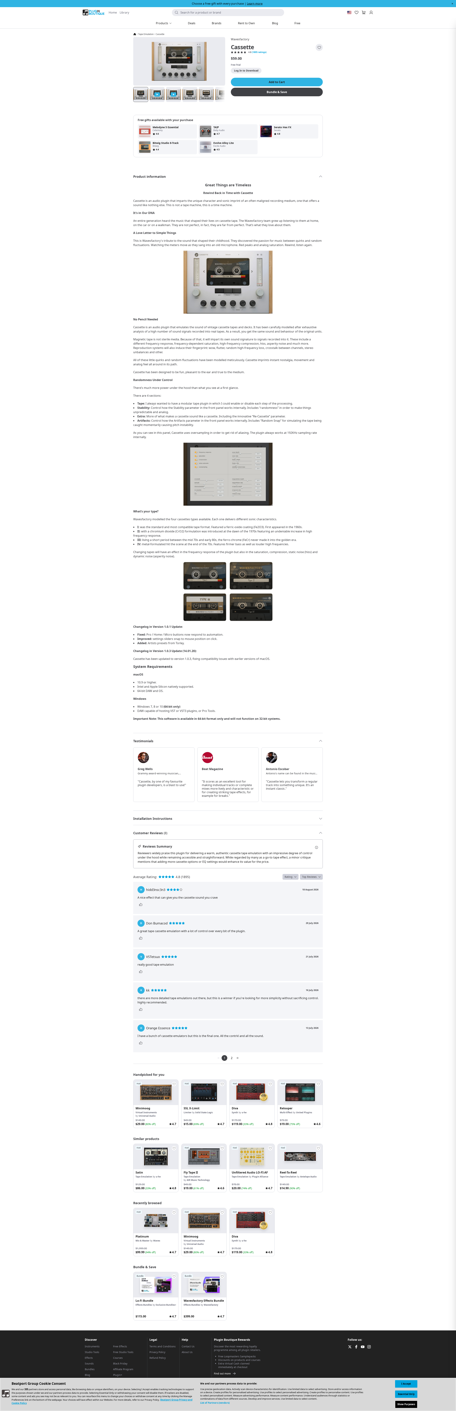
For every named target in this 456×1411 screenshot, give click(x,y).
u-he (244, 1112)
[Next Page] (237, 1058)
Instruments (92, 1346)
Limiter (187, 1112)
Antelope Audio (308, 1176)
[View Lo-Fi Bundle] (155, 1284)
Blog (87, 1375)
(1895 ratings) (259, 52)
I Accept (406, 1383)
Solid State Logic (204, 1112)
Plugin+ (117, 1375)
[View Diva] (252, 1092)
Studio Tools (92, 1352)
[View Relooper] (300, 1092)
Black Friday (120, 1363)
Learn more (255, 4)
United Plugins (304, 1112)
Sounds (89, 1363)
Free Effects (120, 1346)
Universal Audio (147, 1115)
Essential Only (406, 1394)
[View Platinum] (155, 1220)
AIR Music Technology (198, 1180)
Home (113, 12)
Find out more (222, 1373)
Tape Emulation (146, 34)
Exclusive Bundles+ (166, 1304)
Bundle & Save (277, 92)
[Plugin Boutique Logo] (93, 12)
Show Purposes (406, 1404)
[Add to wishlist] (319, 47)
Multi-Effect (286, 1112)
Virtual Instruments (146, 1112)
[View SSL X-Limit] (204, 1092)
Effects (89, 1357)
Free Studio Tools (123, 1352)
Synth (235, 1112)
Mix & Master (142, 1240)
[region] (228, 1394)
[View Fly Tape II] (204, 1156)
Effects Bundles (144, 1304)
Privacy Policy (157, 1352)
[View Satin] (155, 1156)
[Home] (134, 34)
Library (124, 12)
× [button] (452, 4)
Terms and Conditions (162, 1346)
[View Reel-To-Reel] (300, 1156)
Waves (156, 1240)
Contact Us (188, 1346)
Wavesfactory (240, 39)
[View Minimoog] (155, 1092)
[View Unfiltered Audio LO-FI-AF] (252, 1156)
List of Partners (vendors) (215, 1402)
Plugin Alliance (260, 1176)
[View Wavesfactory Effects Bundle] (204, 1284)
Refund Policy (157, 1357)
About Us (187, 1352)
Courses (118, 1357)
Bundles (90, 1369)
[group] (155, 1104)
